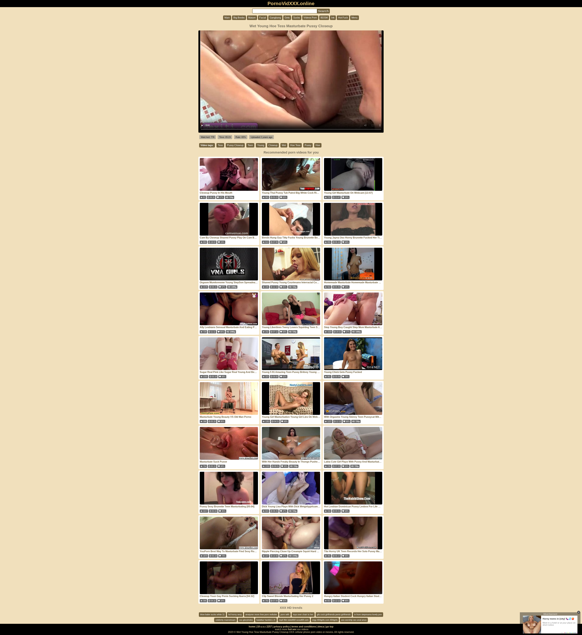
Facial (262, 17)
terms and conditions (304, 626)
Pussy (308, 145)
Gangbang (275, 17)
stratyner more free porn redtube (261, 614)
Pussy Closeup (235, 145)
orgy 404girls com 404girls (325, 620)
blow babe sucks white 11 (212, 614)
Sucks (296, 17)
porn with (285, 614)
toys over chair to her (303, 614)
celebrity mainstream (226, 620)
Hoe (318, 145)
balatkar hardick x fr (265, 620)
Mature (252, 17)
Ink (332, 17)
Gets (287, 17)
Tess (220, 145)
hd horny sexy (235, 614)
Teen (250, 145)
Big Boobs (239, 17)
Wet (284, 145)
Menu (354, 17)
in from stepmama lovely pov (368, 614)
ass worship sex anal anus (353, 620)
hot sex (292, 629)
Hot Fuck (343, 17)
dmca (321, 626)
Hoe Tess (295, 145)
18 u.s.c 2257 (264, 626)
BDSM (324, 17)
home (252, 626)
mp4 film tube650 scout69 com (294, 620)
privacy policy (282, 626)
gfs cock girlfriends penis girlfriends (334, 614)
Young (260, 145)
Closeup (273, 145)
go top (329, 626)
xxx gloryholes (246, 620)
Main (227, 17)
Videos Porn (310, 17)
